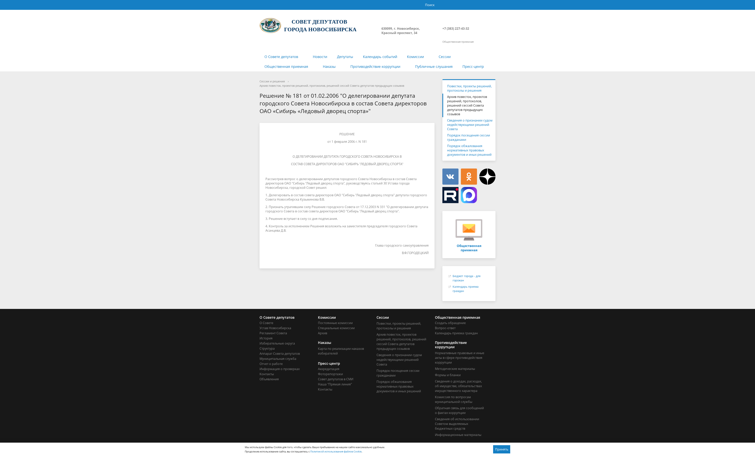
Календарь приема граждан (456, 333)
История (266, 338)
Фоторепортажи (330, 374)
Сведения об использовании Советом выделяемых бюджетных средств (457, 424)
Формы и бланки (448, 375)
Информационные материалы (458, 435)
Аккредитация (328, 369)
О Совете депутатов (281, 56)
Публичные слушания (434, 66)
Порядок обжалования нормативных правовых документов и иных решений (469, 150)
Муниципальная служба (278, 359)
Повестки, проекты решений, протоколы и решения (469, 88)
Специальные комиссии (336, 328)
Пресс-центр (473, 66)
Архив (322, 333)
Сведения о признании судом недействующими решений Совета (470, 124)
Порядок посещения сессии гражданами (468, 137)
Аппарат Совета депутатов (280, 353)
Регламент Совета (273, 333)
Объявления (269, 379)
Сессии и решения (272, 81)
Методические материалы (455, 369)
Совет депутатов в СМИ (335, 379)
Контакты (267, 374)
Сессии (445, 56)
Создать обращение (450, 323)
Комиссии (415, 56)
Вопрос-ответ (445, 328)
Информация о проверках (280, 369)
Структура (267, 348)
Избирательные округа (277, 343)
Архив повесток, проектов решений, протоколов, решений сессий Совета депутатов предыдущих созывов (332, 86)
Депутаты (345, 56)
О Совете (266, 323)
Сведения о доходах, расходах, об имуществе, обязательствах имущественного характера (458, 386)
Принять (501, 449)
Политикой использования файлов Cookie (336, 451)
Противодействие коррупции (375, 66)
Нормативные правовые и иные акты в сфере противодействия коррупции (459, 358)
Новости (320, 56)
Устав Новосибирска (275, 328)
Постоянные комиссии (335, 323)
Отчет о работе (271, 364)
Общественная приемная (286, 66)
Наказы (329, 66)
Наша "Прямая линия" (335, 384)
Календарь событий (380, 56)
